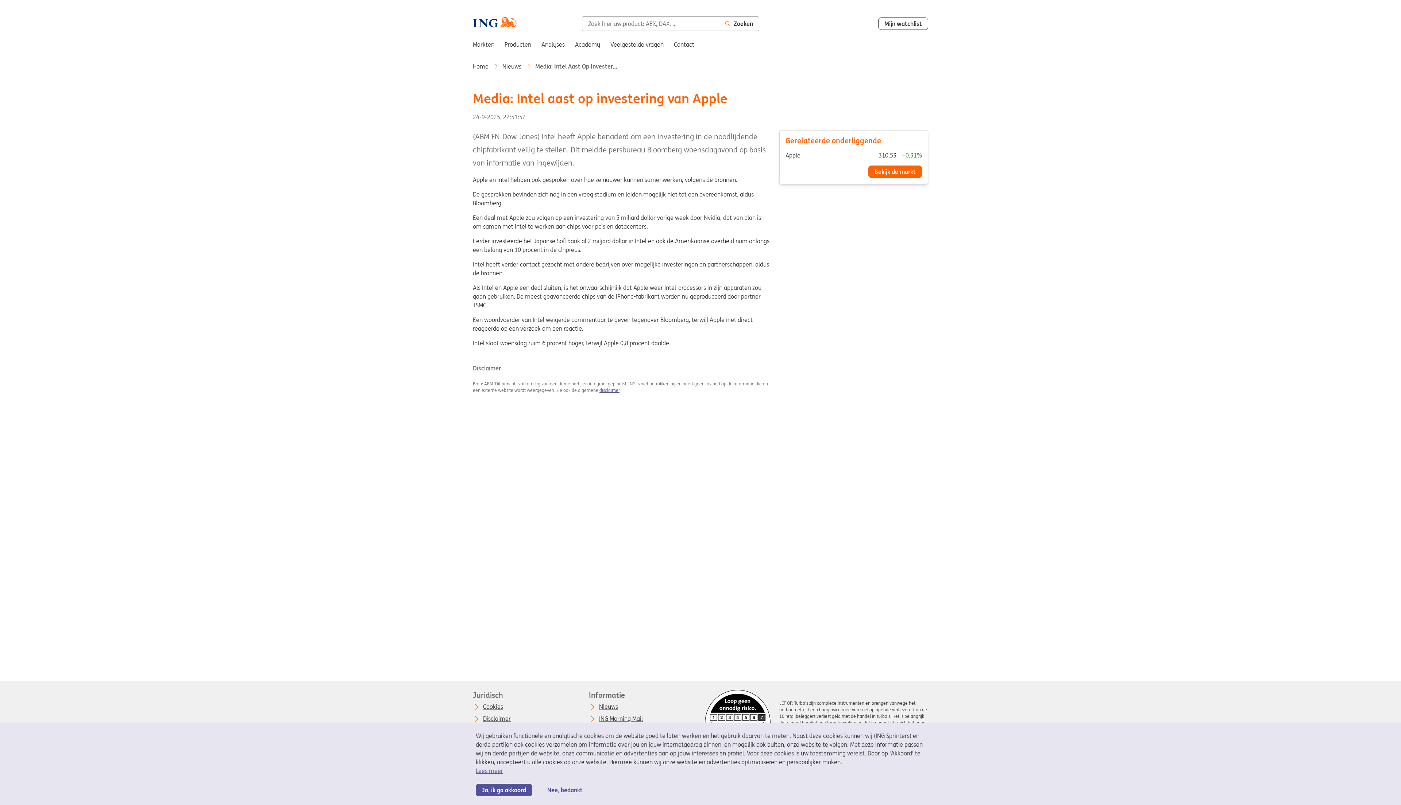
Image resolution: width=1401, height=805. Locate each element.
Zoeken (743, 23)
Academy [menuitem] (587, 44)
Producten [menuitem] (518, 44)
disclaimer (609, 390)
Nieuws (512, 66)
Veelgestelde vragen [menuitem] (637, 44)
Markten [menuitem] (483, 44)
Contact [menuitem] (684, 44)
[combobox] (650, 24)
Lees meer (489, 770)
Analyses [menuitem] (553, 44)
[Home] (495, 23)
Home (481, 66)
